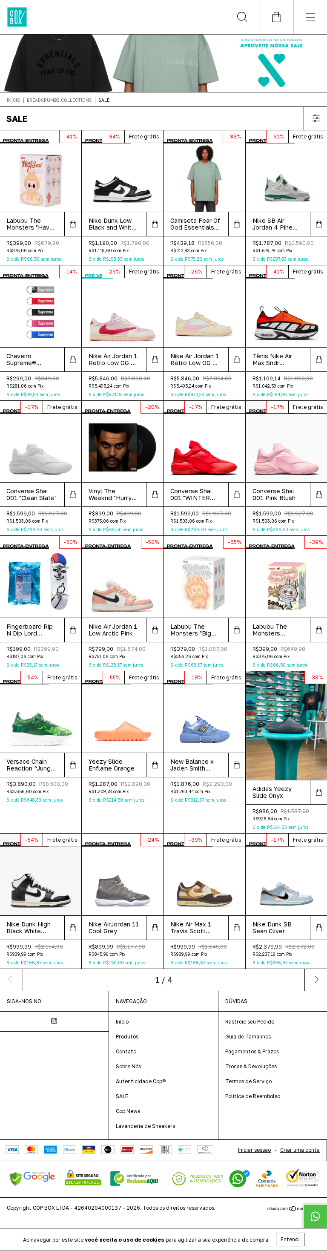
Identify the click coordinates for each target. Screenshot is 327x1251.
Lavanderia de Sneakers (145, 1126)
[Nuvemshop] (293, 1209)
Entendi (290, 1239)
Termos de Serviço (248, 1081)
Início (13, 100)
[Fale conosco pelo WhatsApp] (315, 1216)
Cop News (128, 1111)
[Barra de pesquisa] (242, 17)
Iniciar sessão (254, 1150)
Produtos (127, 1036)
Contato (126, 1051)
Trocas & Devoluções (251, 1066)
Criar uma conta (300, 1150)
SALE (122, 1096)
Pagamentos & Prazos (252, 1051)
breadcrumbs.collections (59, 100)
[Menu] (310, 17)
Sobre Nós (128, 1066)
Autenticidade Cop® (141, 1081)
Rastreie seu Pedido (249, 1021)
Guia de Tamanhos (248, 1036)
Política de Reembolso (252, 1096)
